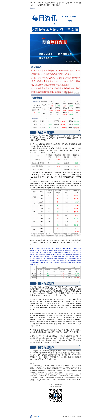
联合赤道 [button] (32, 8)
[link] (36, 416)
